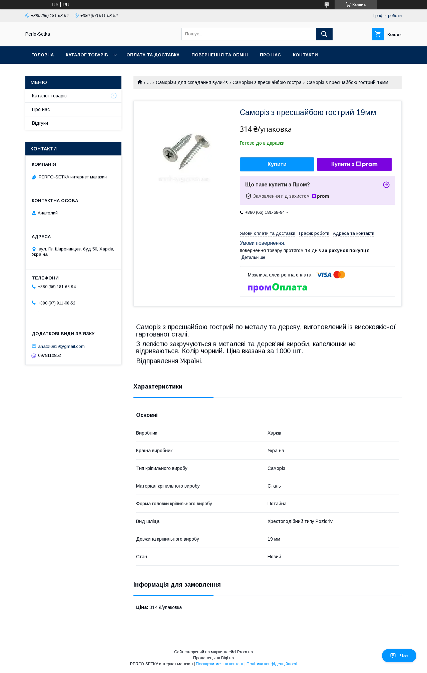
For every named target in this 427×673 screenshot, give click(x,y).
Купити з (342, 164)
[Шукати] (324, 34)
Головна (42, 54)
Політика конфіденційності (272, 664)
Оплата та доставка (152, 54)
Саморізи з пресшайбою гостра (267, 82)
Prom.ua (245, 652)
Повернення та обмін (219, 54)
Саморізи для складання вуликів (192, 82)
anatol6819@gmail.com (61, 346)
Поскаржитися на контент (220, 664)
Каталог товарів (87, 54)
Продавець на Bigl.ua (213, 658)
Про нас (270, 54)
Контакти (305, 54)
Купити (277, 164)
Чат (404, 655)
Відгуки (40, 123)
